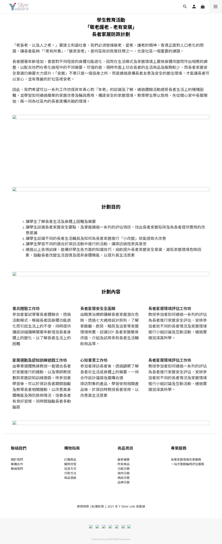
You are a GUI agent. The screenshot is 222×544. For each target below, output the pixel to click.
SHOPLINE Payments (118, 539)
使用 (80, 506)
